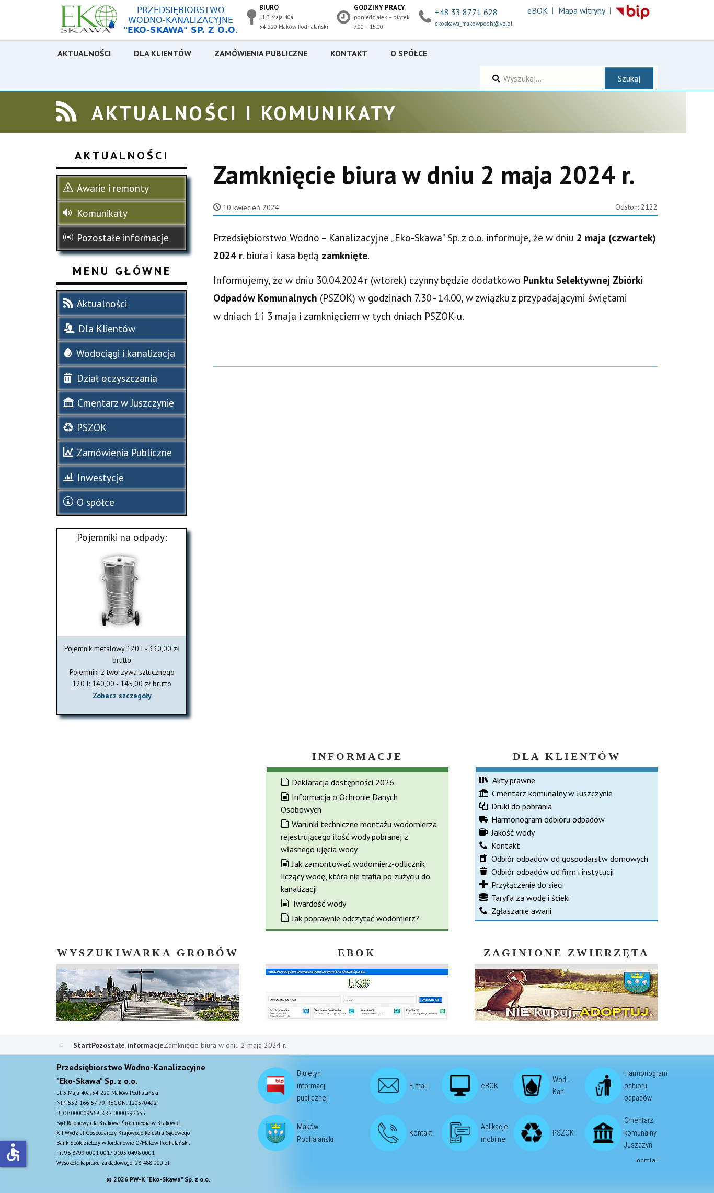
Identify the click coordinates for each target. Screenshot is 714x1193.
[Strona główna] (155, 20)
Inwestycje (100, 477)
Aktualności (102, 303)
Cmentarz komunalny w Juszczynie (552, 793)
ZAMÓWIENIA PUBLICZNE (260, 53)
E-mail (418, 1085)
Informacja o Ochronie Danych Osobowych (339, 803)
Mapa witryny (581, 10)
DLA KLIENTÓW (162, 53)
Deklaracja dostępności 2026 (343, 782)
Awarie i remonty (113, 188)
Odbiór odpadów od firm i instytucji (552, 871)
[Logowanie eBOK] (357, 993)
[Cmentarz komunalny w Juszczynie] (147, 993)
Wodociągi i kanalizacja (125, 353)
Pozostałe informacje (123, 237)
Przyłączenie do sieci (527, 884)
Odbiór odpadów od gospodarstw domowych (569, 858)
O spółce (95, 502)
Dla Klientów (106, 328)
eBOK (537, 10)
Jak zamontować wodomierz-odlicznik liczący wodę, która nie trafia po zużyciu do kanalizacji (355, 876)
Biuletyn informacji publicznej (312, 1086)
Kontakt (505, 845)
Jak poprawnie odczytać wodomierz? (355, 918)
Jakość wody (513, 832)
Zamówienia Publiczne (124, 452)
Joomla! (646, 1160)
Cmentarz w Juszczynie (125, 403)
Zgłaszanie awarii (521, 911)
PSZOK (92, 427)
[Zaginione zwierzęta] (566, 993)
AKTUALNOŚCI (84, 53)
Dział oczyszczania (117, 378)
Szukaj (629, 78)
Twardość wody (319, 903)
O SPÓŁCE (408, 53)
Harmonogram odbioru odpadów (548, 819)
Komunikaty (102, 213)
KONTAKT (348, 53)
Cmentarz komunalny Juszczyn (640, 1133)
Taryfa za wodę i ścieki (530, 898)
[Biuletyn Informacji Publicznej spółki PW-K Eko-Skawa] (633, 12)
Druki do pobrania (521, 806)
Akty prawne (513, 780)
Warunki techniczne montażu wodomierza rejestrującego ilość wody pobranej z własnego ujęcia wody (359, 836)
